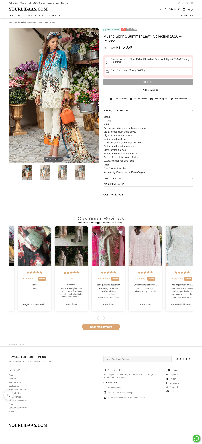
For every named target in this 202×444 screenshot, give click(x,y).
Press (11, 411)
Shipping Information (18, 389)
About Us (13, 375)
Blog (11, 404)
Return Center (15, 382)
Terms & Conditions (18, 400)
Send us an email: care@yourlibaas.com (126, 398)
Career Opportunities (18, 407)
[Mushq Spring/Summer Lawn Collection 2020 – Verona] (27, 172)
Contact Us (14, 386)
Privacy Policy (15, 397)
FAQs (150, 374)
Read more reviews (101, 326)
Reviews (12, 378)
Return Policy (15, 393)
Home (11, 22)
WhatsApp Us (114, 387)
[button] (98, 318)
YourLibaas (28, 9)
